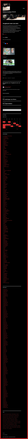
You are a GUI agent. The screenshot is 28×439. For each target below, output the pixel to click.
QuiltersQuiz (5, 240)
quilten (4, 239)
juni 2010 (4, 398)
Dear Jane (4, 165)
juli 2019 (4, 318)
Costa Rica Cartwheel (6, 164)
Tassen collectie (5, 264)
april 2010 (4, 400)
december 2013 (5, 358)
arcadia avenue (16, 415)
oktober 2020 (5, 303)
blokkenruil (5, 153)
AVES (4, 146)
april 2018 (4, 331)
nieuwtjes (18, 422)
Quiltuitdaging (5, 241)
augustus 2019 (5, 317)
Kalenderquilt (5, 194)
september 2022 (5, 290)
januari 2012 (5, 380)
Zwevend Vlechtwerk (6, 282)
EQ (3, 168)
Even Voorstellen (5, 434)
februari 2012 (5, 379)
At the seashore (5, 145)
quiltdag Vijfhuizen (6, 238)
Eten (4, 169)
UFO (4, 272)
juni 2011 (4, 387)
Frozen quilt (5, 176)
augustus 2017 (5, 338)
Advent (4, 139)
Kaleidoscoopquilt (5, 192)
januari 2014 (5, 357)
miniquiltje (4, 222)
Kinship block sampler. (6, 199)
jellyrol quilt (5, 189)
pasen (4, 424)
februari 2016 (5, 350)
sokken (19, 425)
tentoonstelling (5, 265)
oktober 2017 (5, 336)
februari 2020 (5, 311)
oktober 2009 (5, 406)
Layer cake (12, 421)
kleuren (4, 201)
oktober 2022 (5, 289)
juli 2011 (4, 386)
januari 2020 (5, 312)
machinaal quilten (5, 213)
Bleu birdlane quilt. (6, 152)
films (4, 172)
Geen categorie (5, 177)
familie (4, 171)
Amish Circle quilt (5, 142)
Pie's (4, 233)
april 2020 (4, 309)
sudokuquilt (5, 261)
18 (6, 124)
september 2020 (5, 304)
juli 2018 (4, 329)
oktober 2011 (5, 383)
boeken (4, 155)
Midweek (16, 421)
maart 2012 (4, 378)
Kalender (4, 193)
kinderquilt (4, 197)
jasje (4, 188)
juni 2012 (4, 375)
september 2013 (5, 361)
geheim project (5, 178)
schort (4, 248)
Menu (24, 8)
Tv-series (4, 270)
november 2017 (5, 335)
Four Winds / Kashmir (6, 174)
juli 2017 (4, 339)
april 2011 (4, 389)
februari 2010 (5, 402)
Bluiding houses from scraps (7, 154)
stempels (4, 258)
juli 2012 (4, 374)
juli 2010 (4, 397)
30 (19, 126)
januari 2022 (5, 293)
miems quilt (4, 422)
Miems (19, 421)
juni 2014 (4, 352)
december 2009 (5, 404)
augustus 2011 (5, 385)
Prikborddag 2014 (5, 235)
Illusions (4, 187)
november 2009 (5, 405)
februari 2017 (5, 341)
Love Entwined (5, 211)
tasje (4, 263)
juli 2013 (4, 363)
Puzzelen (4, 236)
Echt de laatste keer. (5, 66)
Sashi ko (4, 247)
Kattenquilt (5, 195)
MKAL (4, 223)
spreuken (4, 257)
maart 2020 (5, 310)
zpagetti (4, 281)
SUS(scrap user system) (6, 262)
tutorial (4, 269)
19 (9, 124)
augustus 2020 (5, 305)
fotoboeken (5, 173)
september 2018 (5, 327)
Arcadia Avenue (5, 144)
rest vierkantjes (5, 244)
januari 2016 (5, 351)
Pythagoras (5, 237)
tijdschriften (5, 266)
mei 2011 (4, 388)
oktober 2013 (5, 360)
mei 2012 (4, 376)
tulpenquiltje (5, 268)
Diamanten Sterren (6, 166)
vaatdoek (10, 428)
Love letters (5, 212)
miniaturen (5, 219)
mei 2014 (4, 353)
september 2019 (5, 316)
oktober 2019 (5, 315)
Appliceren (4, 143)
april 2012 (4, 377)
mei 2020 (4, 308)
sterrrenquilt (5, 260)
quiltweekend (5, 242)
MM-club (4, 224)
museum (4, 225)
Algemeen (4, 141)
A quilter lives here (11, 415)
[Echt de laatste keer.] (12, 62)
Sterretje (4, 259)
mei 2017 (4, 340)
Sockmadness (15, 425)
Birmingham (5, 151)
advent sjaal (5, 140)
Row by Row (5, 246)
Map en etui (5, 215)
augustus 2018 (5, 328)
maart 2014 (4, 355)
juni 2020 (4, 307)
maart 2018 (4, 332)
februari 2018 (5, 333)
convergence (5, 163)
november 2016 (5, 342)
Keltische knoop (5, 196)
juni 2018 (4, 330)
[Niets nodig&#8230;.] (12, 73)
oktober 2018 (5, 326)
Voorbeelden (4, 55)
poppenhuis (5, 234)
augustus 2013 (5, 362)
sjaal (12, 425)
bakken (4, 147)
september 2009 (5, 407)
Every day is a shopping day (7, 170)
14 (14, 123)
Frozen (4, 175)
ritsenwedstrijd (5, 245)
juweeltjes (4, 191)
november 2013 (5, 359)
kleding (4, 200)
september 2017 (5, 337)
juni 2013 (4, 364)
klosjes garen (5, 202)
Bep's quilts (5, 150)
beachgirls (4, 148)
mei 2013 (4, 365)
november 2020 (5, 302)
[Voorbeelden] (12, 51)
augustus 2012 (5, 373)
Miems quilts (5, 217)
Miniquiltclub (5, 221)
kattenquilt (4, 421)
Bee (3, 149)
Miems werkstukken (6, 218)
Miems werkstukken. (10, 422)
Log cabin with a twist (6, 210)
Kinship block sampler (6, 198)
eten (13, 418)
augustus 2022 (5, 291)
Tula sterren (5, 267)
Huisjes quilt (5, 186)
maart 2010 (4, 401)
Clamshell (4, 162)
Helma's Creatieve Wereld (9, 11)
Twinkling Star (5, 271)
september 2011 (5, 384)
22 (17, 124)
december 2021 (5, 294)
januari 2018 (5, 334)
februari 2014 (5, 356)
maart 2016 (5, 349)
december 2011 (5, 381)
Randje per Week (5, 243)
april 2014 (4, 354)
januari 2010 (5, 403)
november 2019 (5, 314)
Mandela (4, 214)
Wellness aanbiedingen (8, 86)
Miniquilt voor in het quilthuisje (7, 220)
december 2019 (5, 313)
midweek (4, 216)
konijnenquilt (9, 421)
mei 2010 (4, 399)
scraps (4, 249)
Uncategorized (5, 273)
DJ (3, 167)
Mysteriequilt (5, 226)
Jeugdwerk (4, 190)
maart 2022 (5, 292)
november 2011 (5, 382)
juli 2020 (4, 306)
